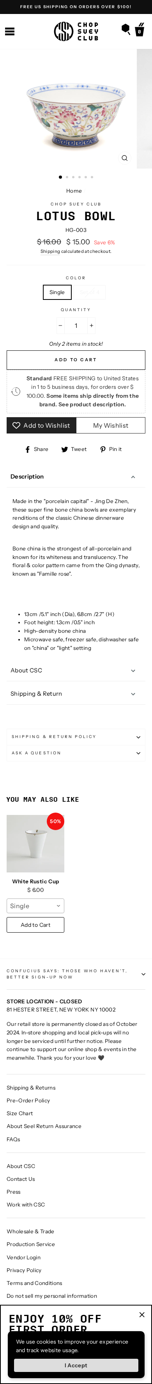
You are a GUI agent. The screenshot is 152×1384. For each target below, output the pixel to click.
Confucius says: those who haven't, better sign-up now (67, 974)
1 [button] (61, 177)
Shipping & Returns (31, 1088)
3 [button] (74, 178)
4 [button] (80, 178)
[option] (76, 7)
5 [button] (86, 178)
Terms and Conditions (34, 1283)
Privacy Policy (24, 1270)
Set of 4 (90, 292)
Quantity (76, 309)
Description (27, 476)
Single (57, 292)
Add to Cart (35, 924)
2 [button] (68, 178)
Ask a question (37, 753)
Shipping (50, 251)
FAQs (13, 1139)
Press (14, 1192)
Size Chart (20, 1113)
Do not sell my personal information (52, 1296)
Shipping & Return (36, 693)
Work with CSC (26, 1204)
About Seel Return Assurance (44, 1126)
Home (74, 191)
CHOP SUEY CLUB (76, 204)
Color (76, 277)
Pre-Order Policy (28, 1100)
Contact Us (21, 1179)
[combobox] (35, 905)
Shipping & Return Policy (54, 736)
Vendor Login (24, 1257)
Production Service (31, 1244)
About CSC (26, 670)
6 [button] (93, 178)
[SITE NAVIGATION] (10, 31)
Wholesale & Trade (31, 1231)
